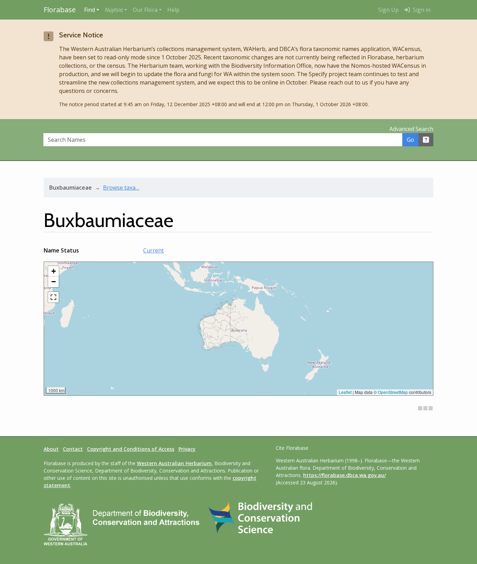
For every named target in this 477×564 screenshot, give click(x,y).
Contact (73, 449)
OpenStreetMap (393, 392)
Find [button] (89, 10)
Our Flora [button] (145, 10)
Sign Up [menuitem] (388, 10)
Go (410, 140)
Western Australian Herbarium (174, 463)
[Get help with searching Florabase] (426, 139)
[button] (116, 10)
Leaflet (345, 392)
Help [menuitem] (173, 10)
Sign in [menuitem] (421, 10)
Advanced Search (411, 129)
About (51, 449)
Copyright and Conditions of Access (130, 449)
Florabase (60, 9)
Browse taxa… (121, 187)
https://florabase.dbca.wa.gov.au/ (344, 475)
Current (153, 250)
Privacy (187, 449)
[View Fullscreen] (53, 297)
